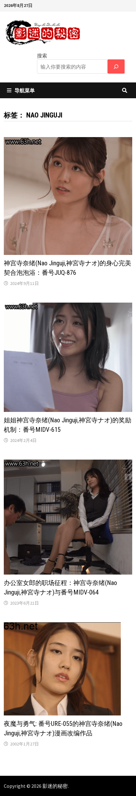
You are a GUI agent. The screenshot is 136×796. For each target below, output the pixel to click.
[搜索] (116, 66)
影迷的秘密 (55, 786)
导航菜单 (25, 90)
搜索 (42, 55)
